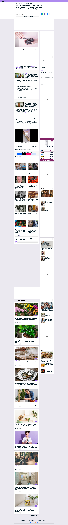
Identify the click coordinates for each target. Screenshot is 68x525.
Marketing (44, 520)
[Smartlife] (40, 518)
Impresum (22, 520)
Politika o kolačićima (34, 520)
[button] (37, 14)
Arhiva (46, 520)
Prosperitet (28, 149)
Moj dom (20, 3)
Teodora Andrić (18, 13)
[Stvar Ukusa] (47, 518)
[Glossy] (34, 518)
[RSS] (36, 522)
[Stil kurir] (31, 518)
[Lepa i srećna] (37, 518)
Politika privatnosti (40, 520)
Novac (20, 149)
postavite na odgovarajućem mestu (29, 124)
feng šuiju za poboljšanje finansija (29, 112)
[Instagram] (34, 522)
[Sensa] (3, 1)
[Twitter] (32, 522)
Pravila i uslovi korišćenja (26, 520)
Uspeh (25, 149)
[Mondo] (23, 518)
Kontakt (31, 520)
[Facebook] (30, 522)
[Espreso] (27, 518)
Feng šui (16, 149)
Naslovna (17, 3)
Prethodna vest (20, 146)
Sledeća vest (34, 146)
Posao (22, 149)
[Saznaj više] (52, 188)
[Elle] (29, 518)
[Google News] (38, 522)
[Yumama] (43, 518)
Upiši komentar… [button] (20, 241)
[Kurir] (20, 518)
